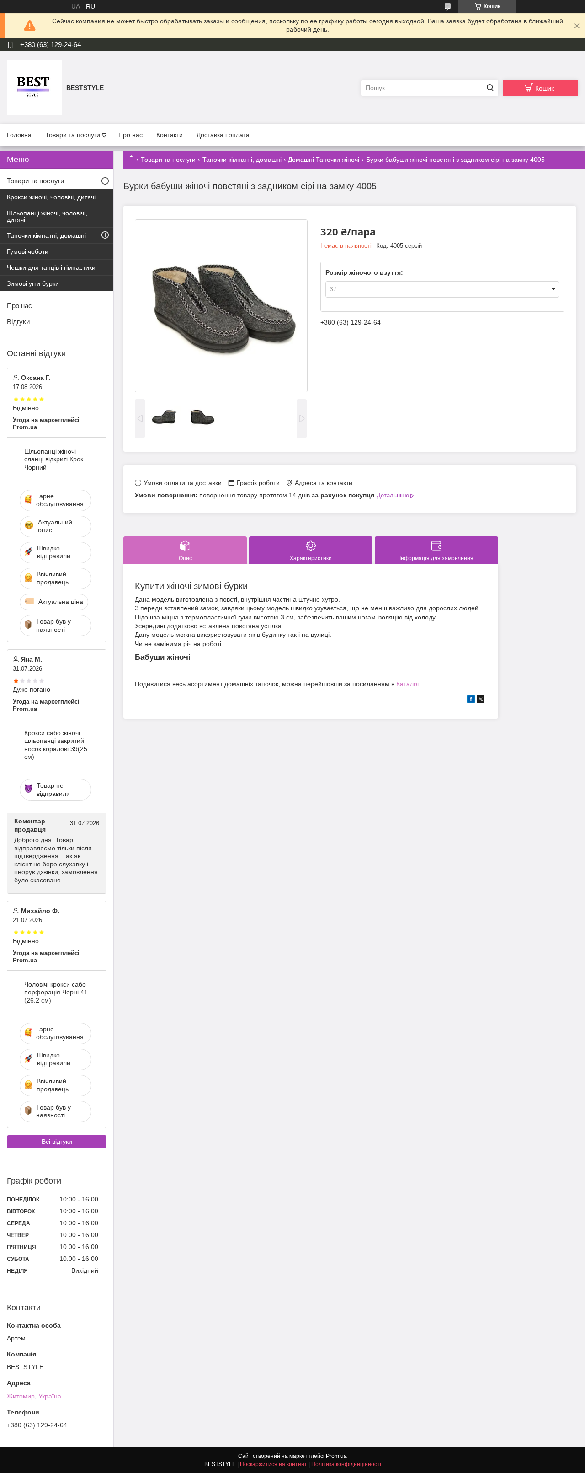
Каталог (408, 684)
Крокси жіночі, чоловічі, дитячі (51, 197)
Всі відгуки (57, 1141)
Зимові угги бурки (33, 283)
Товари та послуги (72, 135)
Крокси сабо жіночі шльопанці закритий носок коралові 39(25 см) (55, 745)
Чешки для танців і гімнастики (51, 267)
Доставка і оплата (223, 135)
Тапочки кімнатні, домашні (242, 159)
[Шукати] (490, 88)
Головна (19, 135)
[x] (480, 700)
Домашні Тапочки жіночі (323, 159)
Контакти (169, 135)
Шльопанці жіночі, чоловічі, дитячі (47, 216)
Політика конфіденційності (346, 1464)
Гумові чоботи (27, 251)
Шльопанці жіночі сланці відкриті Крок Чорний (53, 459)
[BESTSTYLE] (34, 87)
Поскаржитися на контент (273, 1464)
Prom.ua (336, 1456)
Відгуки (18, 322)
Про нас (130, 135)
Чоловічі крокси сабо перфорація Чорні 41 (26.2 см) (56, 992)
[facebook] (471, 700)
